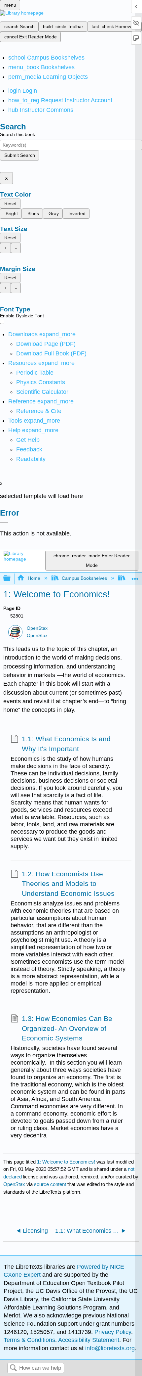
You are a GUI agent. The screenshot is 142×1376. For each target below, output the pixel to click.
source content (50, 1184)
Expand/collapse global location (135, 577)
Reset (10, 203)
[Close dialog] (4, 522)
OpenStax (37, 628)
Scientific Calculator (42, 392)
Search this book (17, 134)
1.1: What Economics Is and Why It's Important (66, 744)
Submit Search (19, 155)
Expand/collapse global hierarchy (11, 578)
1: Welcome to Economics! (66, 1162)
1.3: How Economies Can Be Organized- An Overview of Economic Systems (67, 1028)
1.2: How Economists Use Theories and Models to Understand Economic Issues (68, 883)
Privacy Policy (112, 1332)
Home (33, 578)
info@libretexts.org (109, 1348)
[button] (29, 449)
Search (13, 1368)
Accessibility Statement (88, 1340)
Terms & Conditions (29, 1340)
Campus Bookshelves (84, 578)
